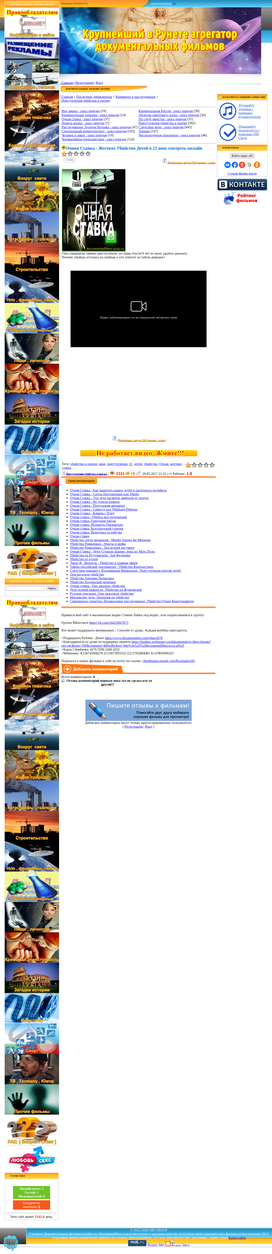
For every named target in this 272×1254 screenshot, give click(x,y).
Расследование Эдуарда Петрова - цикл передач (96, 127)
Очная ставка (79, 536)
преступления (117, 464)
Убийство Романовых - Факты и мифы (98, 544)
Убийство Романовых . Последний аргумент (102, 547)
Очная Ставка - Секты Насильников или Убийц (104, 494)
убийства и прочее (83, 464)
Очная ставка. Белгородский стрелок (96, 528)
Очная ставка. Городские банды (93, 521)
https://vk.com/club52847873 (108, 622)
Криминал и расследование (136, 97)
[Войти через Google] (249, 164)
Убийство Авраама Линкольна (92, 578)
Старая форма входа (242, 173)
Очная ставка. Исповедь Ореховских (96, 525)
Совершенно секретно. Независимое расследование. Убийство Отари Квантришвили (132, 601)
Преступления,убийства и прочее (85, 100)
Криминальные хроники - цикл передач (90, 115)
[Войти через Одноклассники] (257, 165)
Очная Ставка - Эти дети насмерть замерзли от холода (109, 498)
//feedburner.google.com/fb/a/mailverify (168, 661)
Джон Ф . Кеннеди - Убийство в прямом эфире (104, 563)
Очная (163, 464)
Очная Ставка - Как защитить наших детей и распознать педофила (118, 490)
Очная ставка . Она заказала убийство (97, 586)
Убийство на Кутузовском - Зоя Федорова (100, 555)
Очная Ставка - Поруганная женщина (97, 505)
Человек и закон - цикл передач (84, 135)
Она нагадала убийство (87, 574)
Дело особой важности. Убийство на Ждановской (106, 590)
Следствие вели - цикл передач (161, 127)
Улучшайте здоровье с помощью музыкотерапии (249, 111)
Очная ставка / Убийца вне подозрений (98, 517)
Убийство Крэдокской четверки (93, 582)
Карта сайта (237, 1238)
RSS (174, 4)
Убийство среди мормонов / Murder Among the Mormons (110, 540)
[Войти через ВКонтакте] (227, 165)
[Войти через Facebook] (235, 165)
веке (102, 464)
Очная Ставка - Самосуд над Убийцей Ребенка (103, 509)
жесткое (175, 464)
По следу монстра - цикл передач (163, 119)
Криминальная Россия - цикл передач (166, 111)
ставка (66, 468)
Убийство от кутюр (84, 559)
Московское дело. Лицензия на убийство (99, 597)
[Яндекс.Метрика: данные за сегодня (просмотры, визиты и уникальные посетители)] (180, 1243)
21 (130, 464)
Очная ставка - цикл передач (82, 119)
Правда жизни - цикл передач (83, 123)
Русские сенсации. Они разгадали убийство (102, 593)
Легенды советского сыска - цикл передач (169, 115)
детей (138, 464)
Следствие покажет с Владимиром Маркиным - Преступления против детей (125, 570)
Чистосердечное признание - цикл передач (169, 135)
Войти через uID (242, 155)
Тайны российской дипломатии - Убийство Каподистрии (111, 567)
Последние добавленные (94, 97)
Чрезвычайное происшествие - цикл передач (94, 139)
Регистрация (84, 83)
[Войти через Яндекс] (242, 165)
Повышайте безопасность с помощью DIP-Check (249, 132)
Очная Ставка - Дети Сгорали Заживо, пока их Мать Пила (112, 551)
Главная (67, 83)
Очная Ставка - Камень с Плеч (92, 513)
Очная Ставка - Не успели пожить (95, 502)
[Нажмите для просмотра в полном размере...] (94, 250)
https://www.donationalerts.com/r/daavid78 (134, 638)
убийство (150, 464)
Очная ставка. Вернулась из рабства (96, 532)
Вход (99, 83)
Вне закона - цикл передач (81, 111)
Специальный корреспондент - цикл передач (94, 131)
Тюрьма (144, 131)
